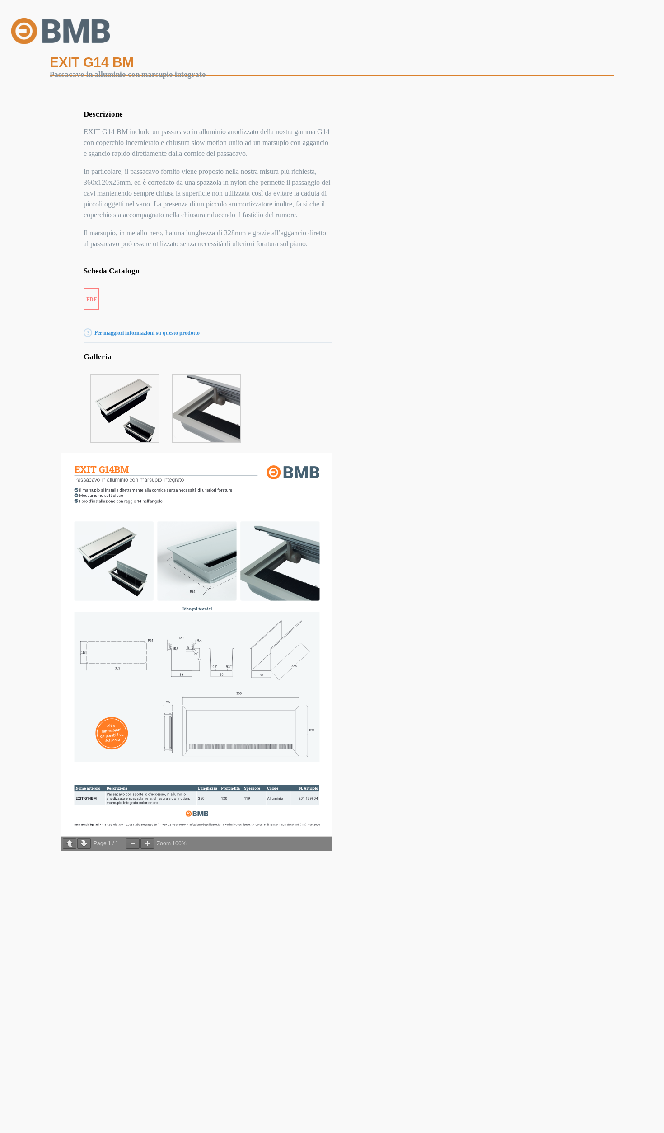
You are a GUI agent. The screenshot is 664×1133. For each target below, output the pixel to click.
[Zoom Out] (133, 843)
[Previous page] (69, 843)
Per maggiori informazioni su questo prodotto (147, 333)
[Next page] (84, 843)
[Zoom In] (147, 843)
